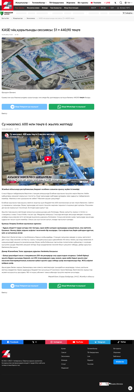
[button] (121, 2)
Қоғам (63, 348)
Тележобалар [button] (38, 3)
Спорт (63, 364)
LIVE (108, 3)
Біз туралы (83, 3)
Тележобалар (92, 348)
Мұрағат (90, 360)
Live (88, 356)
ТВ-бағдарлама (56, 3)
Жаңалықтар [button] (21, 3)
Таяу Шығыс (19, 8)
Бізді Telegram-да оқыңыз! (26, 107)
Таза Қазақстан (56, 8)
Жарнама (70, 3)
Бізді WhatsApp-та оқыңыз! (74, 107)
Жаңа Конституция (71, 8)
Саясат (63, 352)
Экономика (65, 356)
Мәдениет (65, 368)
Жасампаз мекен (33, 8)
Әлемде (45, 8)
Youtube (97, 3)
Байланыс (117, 356)
